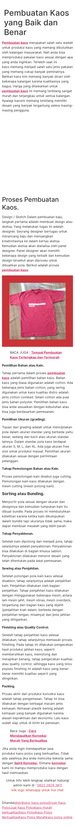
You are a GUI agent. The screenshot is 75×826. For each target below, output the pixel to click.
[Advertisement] (37, 154)
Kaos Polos (27, 812)
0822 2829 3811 (49, 785)
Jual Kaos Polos (22, 807)
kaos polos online (59, 817)
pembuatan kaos (15, 91)
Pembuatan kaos (15, 43)
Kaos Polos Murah (32, 817)
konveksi (59, 763)
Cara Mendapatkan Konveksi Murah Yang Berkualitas (28, 736)
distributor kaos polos (31, 803)
